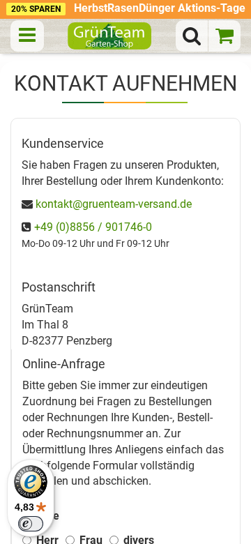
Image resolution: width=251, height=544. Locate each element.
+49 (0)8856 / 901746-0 (93, 227)
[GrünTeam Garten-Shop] (109, 35)
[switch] (30, 523)
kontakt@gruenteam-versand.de (114, 204)
